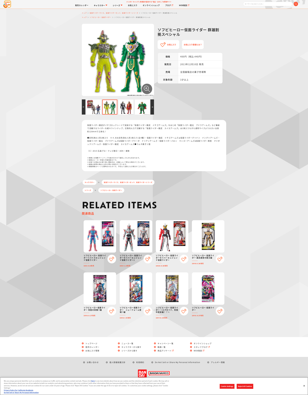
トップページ (91, 343)
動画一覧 (162, 347)
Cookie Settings (227, 386)
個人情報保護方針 (117, 362)
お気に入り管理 (92, 350)
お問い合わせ (93, 362)
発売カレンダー (92, 347)
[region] (154, 386)
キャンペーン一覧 (165, 343)
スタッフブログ (201, 347)
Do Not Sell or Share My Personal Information (177, 362)
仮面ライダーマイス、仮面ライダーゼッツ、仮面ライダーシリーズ (128, 182)
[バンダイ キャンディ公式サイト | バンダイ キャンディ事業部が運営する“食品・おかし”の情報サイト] (7, 4)
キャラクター (89, 182)
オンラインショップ (203, 343)
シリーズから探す (129, 350)
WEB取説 (198, 350)
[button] (83, 107)
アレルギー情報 (218, 362)
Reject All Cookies (245, 386)
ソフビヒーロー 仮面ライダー (111, 190)
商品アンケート (164, 350)
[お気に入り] (111, 259)
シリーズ (88, 190)
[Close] (304, 386)
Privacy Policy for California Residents (18, 390)
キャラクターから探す (131, 347)
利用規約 (140, 362)
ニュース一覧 (127, 343)
